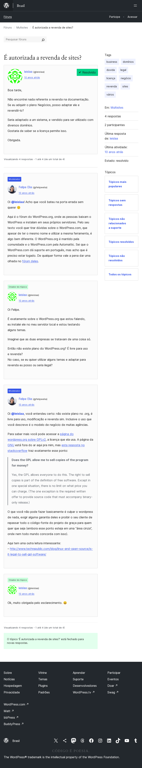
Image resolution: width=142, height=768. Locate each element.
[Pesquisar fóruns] (43, 39)
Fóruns (8, 16)
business (111, 61)
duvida (110, 69)
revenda (111, 86)
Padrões (44, 692)
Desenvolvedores (85, 685)
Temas (42, 679)
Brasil (16, 741)
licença (110, 78)
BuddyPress (14, 724)
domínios (128, 61)
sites (125, 86)
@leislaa (17, 202)
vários (110, 94)
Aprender (79, 673)
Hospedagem (13, 685)
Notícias (9, 679)
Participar (113, 673)
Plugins (43, 685)
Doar (112, 685)
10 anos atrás (32, 77)
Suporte (78, 679)
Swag (113, 692)
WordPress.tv (84, 692)
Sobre (8, 673)
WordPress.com (16, 704)
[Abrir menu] (136, 5)
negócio (126, 78)
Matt (9, 711)
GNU (11, 445)
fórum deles (30, 261)
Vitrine (42, 673)
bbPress (11, 717)
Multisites (22, 27)
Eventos (113, 679)
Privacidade (12, 692)
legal (123, 69)
